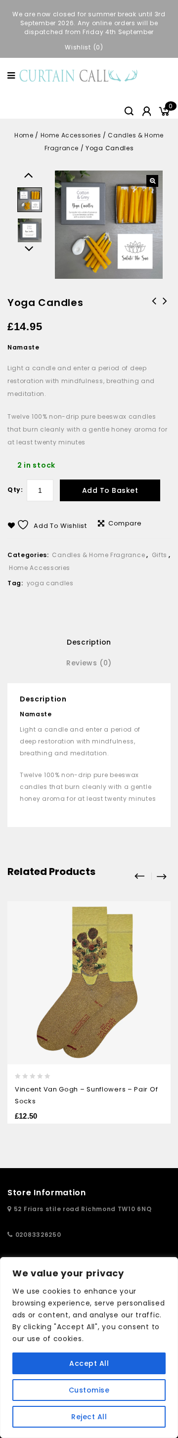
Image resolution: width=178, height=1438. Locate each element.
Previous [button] (30, 172)
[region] (89, 1347)
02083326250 (38, 1234)
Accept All (89, 1363)
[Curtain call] (80, 75)
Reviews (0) (89, 663)
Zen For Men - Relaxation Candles (154, 314)
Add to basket (110, 490)
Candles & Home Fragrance (98, 555)
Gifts (160, 555)
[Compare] (156, 949)
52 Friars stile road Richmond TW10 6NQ (83, 1209)
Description (89, 642)
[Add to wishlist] (156, 909)
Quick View (156, 929)
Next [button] (30, 246)
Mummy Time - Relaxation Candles (165, 307)
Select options (156, 969)
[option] (29, 199)
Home (23, 135)
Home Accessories (71, 135)
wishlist (78, 47)
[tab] (89, 642)
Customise (89, 1390)
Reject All (89, 1417)
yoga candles (50, 583)
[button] (152, 181)
